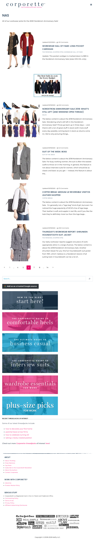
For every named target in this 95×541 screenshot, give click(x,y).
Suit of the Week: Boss (54, 151)
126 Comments (64, 105)
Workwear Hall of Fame (73, 52)
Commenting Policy (11, 498)
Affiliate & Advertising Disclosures (16, 505)
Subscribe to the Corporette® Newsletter (18, 468)
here (47, 443)
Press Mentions (10, 463)
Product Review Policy (12, 485)
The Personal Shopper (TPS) (52, 52)
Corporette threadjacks (26, 443)
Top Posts (8, 465)
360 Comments (64, 228)
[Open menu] (91, 4)
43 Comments (63, 148)
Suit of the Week (48, 154)
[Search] (89, 278)
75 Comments (63, 188)
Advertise (8, 483)
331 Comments (63, 42)
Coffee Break (47, 198)
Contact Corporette (11, 472)
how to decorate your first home (19, 429)
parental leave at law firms (17, 432)
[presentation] (20, 50)
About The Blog (10, 461)
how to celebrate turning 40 (17, 435)
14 (47, 267)
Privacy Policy (9, 503)
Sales (44, 115)
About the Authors (11, 470)
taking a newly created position (19, 438)
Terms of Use (9, 500)
